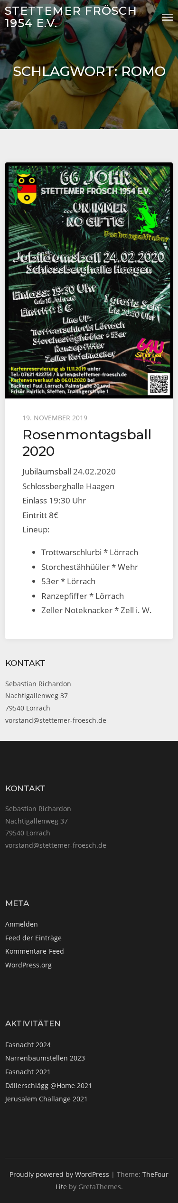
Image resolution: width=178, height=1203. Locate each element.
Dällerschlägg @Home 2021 (48, 1085)
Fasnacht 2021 (28, 1071)
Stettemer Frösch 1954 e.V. (71, 17)
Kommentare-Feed (34, 951)
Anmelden (21, 923)
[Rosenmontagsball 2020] (89, 280)
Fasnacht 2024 (28, 1044)
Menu (167, 17)
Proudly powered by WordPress (59, 1174)
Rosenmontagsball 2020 (86, 442)
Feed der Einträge (33, 937)
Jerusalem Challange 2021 (46, 1098)
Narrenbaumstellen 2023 (45, 1057)
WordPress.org (28, 964)
